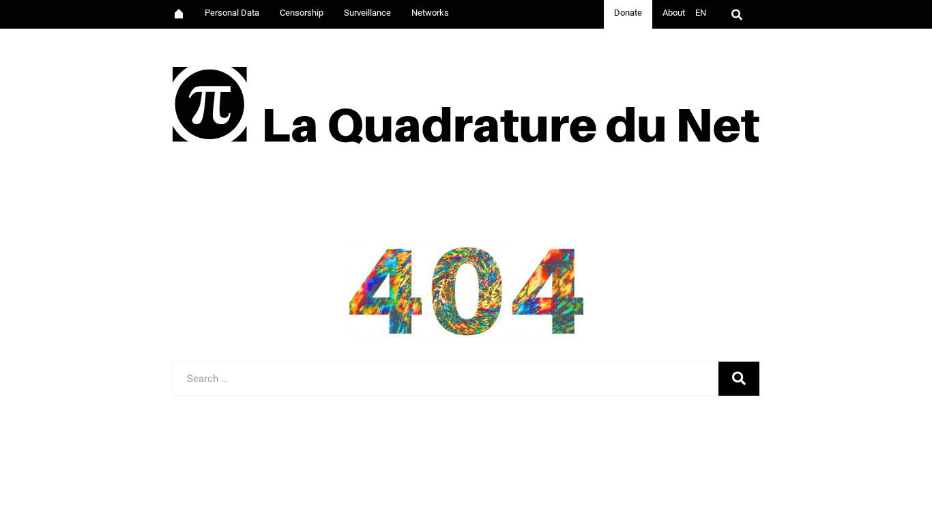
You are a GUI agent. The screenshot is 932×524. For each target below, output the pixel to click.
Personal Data (232, 13)
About (673, 13)
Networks (430, 13)
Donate (628, 13)
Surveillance (367, 13)
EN (700, 13)
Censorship (301, 13)
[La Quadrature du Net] (466, 100)
